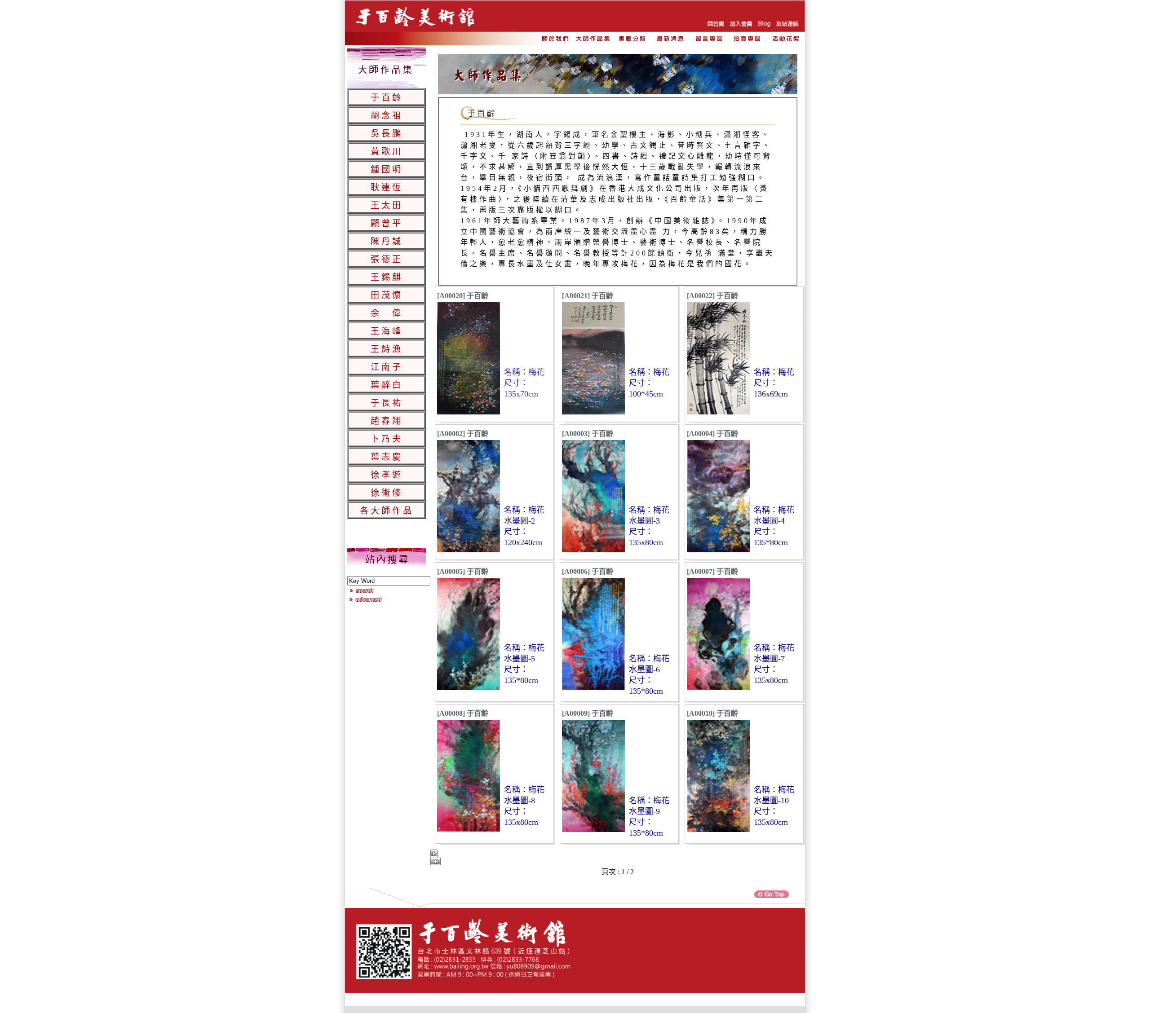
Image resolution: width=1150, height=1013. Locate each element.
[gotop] (771, 897)
